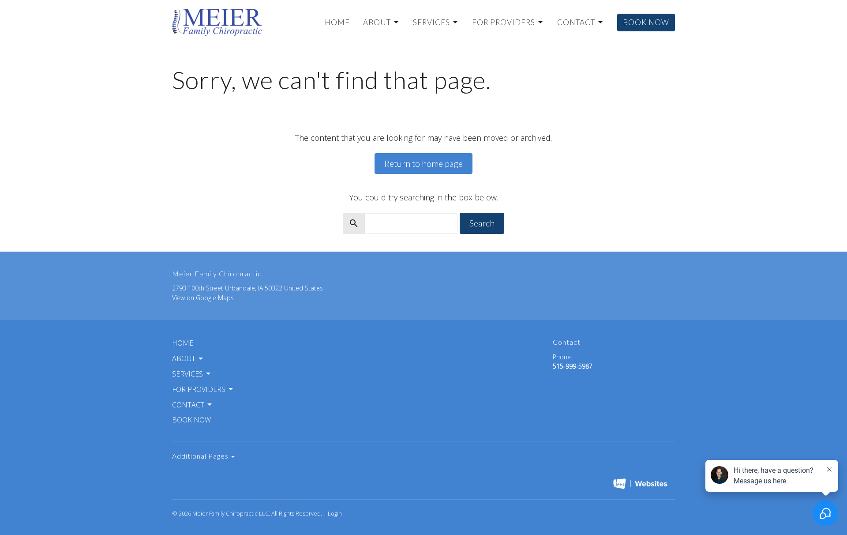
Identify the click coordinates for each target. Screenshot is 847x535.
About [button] (183, 358)
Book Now (646, 22)
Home (337, 22)
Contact (576, 22)
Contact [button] (188, 405)
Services (431, 22)
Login (335, 513)
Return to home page (423, 163)
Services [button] (187, 374)
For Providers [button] (198, 389)
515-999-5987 (572, 366)
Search (482, 223)
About (377, 22)
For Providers (503, 22)
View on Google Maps (203, 298)
